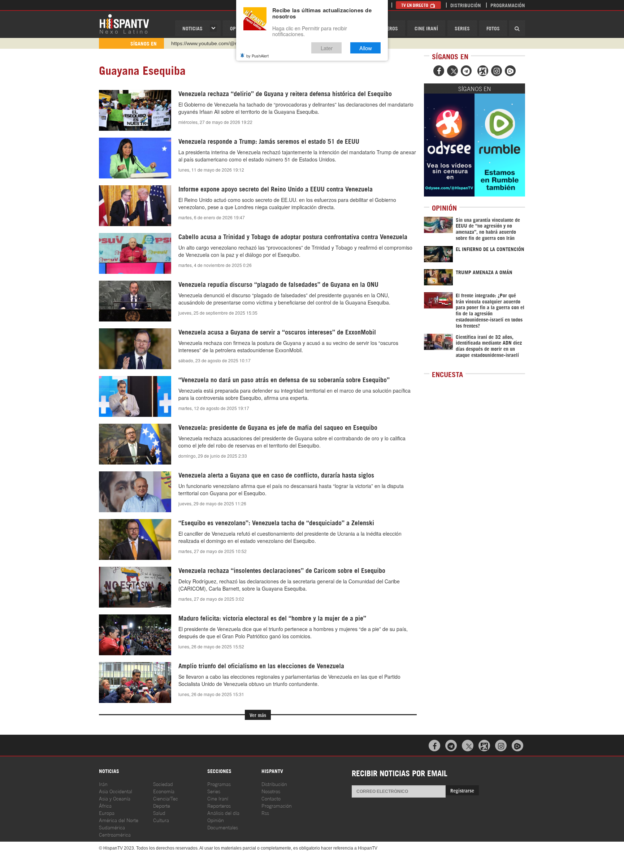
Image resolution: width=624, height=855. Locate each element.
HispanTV (124, 23)
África (105, 805)
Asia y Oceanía (114, 798)
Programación (507, 5)
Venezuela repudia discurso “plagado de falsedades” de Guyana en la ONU (278, 284)
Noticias (192, 28)
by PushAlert (257, 56)
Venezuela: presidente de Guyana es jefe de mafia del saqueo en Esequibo (277, 427)
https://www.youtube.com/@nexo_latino (216, 43)
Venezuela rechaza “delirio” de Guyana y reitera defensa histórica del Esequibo (285, 93)
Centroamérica (115, 834)
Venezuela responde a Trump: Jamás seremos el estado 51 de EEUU (268, 141)
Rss (265, 812)
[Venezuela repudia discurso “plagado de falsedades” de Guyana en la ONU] (135, 301)
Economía (163, 791)
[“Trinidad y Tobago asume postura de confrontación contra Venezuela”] (135, 253)
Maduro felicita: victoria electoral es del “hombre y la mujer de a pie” (272, 617)
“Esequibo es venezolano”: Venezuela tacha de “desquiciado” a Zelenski (276, 522)
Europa (106, 812)
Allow (365, 48)
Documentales (222, 827)
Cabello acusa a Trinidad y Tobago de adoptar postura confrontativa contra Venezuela (292, 236)
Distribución (465, 5)
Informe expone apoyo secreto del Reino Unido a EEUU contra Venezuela (275, 188)
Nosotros (270, 791)
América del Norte (118, 820)
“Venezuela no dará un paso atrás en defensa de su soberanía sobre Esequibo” (284, 379)
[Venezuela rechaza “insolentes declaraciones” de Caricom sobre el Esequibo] (135, 587)
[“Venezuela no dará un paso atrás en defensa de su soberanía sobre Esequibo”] (135, 396)
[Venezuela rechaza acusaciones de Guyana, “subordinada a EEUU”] (135, 444)
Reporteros (219, 805)
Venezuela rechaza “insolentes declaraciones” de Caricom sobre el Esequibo (281, 570)
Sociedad (163, 783)
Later (327, 48)
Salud (159, 812)
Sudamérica (112, 827)
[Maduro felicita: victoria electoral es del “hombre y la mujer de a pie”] (135, 634)
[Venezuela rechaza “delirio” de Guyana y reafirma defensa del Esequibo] (135, 110)
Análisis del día (223, 812)
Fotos (493, 28)
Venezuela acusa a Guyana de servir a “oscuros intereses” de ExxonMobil (277, 331)
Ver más (258, 714)
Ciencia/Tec (165, 798)
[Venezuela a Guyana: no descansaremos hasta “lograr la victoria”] (135, 491)
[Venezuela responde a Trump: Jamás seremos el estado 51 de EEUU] (135, 158)
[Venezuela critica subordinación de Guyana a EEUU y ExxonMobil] (135, 348)
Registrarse (462, 790)
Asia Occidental (115, 791)
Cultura (161, 820)
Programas (219, 783)
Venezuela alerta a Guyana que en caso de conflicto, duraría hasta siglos (276, 474)
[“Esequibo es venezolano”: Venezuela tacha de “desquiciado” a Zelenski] (135, 539)
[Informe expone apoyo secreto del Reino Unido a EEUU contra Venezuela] (135, 205)
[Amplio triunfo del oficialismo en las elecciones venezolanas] (135, 682)
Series (462, 28)
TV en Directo (415, 5)
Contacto (271, 798)
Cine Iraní (426, 28)
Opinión (215, 820)
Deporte (161, 805)
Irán (103, 783)
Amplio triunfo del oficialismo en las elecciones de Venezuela (261, 665)
